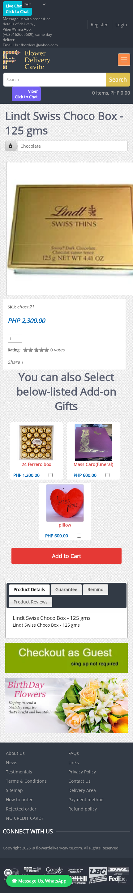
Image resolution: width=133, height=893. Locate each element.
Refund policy (82, 809)
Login (121, 24)
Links (73, 762)
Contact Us (79, 781)
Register (99, 24)
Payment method (86, 799)
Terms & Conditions (26, 781)
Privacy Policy (82, 772)
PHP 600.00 (85, 475)
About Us (15, 753)
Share (14, 362)
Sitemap (14, 790)
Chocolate (30, 146)
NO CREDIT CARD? (24, 818)
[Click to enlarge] (36, 442)
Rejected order (21, 809)
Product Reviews (31, 602)
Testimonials (19, 772)
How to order (19, 799)
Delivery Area (82, 790)
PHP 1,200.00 (26, 475)
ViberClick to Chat (26, 93)
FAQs (73, 753)
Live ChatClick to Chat (17, 8)
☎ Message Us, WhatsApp (39, 881)
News (11, 762)
